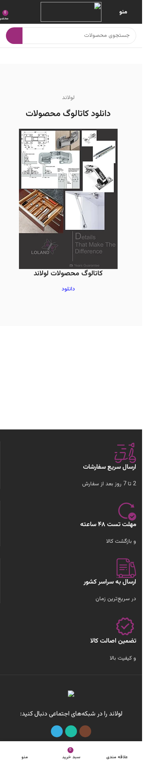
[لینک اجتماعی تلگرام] (57, 731)
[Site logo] (71, 12)
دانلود (68, 289)
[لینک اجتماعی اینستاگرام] (85, 731)
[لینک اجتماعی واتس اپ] (71, 731)
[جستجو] (14, 35)
